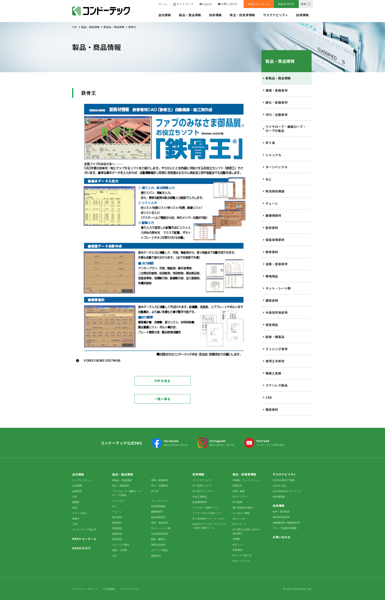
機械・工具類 (119, 550)
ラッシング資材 (276, 349)
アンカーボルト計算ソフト (206, 513)
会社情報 (164, 15)
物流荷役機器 (275, 191)
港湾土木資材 (275, 361)
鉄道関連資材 (199, 502)
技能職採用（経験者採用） (287, 522)
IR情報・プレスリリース (246, 480)
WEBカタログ (81, 548)
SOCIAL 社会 (279, 485)
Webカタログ (286, 4)
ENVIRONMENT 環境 (283, 480)
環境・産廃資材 (276, 90)
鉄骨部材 (271, 252)
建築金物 (271, 300)
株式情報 (237, 502)
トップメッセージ (81, 480)
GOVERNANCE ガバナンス (287, 491)
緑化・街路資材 (276, 102)
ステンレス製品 (276, 385)
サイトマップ (185, 4)
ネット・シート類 (278, 288)
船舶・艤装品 (275, 337)
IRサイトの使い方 (242, 555)
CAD (268, 397)
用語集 (236, 538)
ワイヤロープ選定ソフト (205, 507)
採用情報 (302, 15)
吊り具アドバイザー (203, 491)
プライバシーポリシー (85, 589)
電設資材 (271, 409)
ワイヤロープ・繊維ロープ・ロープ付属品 (285, 128)
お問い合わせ (229, 4)
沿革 (74, 496)
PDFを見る (162, 381)
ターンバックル (276, 167)
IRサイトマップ (241, 561)
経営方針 (237, 485)
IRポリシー (238, 544)
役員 (74, 507)
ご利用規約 (108, 589)
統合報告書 (279, 496)
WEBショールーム (259, 4)
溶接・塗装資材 (276, 264)
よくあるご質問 (241, 513)
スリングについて (202, 480)
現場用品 (271, 276)
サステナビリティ (275, 15)
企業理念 (77, 491)
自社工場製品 (199, 496)
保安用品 (271, 325)
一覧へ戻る (162, 399)
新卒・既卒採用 (281, 511)
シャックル (273, 155)
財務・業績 (239, 491)
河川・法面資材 (276, 114)
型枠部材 (271, 228)
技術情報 (215, 15)
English (207, 4)
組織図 (75, 502)
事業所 (75, 518)
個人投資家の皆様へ (243, 507)
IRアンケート (240, 524)
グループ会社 (79, 513)
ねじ (268, 179)
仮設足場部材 (275, 240)
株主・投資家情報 (242, 15)
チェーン (271, 203)
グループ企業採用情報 (285, 528)
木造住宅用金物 (276, 312)
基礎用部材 (273, 215)
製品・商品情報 (190, 15)
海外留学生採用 (281, 517)
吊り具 (270, 143)
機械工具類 (273, 373)
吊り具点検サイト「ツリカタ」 (209, 518)
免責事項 (237, 549)
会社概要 (77, 485)
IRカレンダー (240, 518)
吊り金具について (202, 485)
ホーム (163, 4)
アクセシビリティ (130, 589)
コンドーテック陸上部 (84, 529)
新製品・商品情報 (278, 78)
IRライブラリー (241, 496)
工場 (74, 524)
